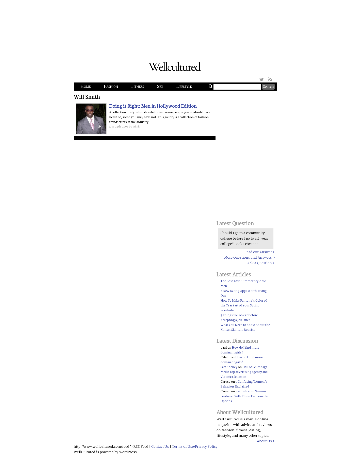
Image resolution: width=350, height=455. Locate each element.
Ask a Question (259, 263)
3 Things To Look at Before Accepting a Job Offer (239, 318)
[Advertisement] (175, 28)
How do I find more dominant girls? (240, 350)
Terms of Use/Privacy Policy (195, 447)
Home (85, 86)
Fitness (137, 86)
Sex (160, 86)
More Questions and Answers (248, 257)
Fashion (111, 86)
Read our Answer (258, 252)
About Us (264, 441)
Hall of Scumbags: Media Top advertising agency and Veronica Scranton (244, 372)
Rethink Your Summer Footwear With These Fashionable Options (244, 396)
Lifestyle (184, 86)
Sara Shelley (229, 367)
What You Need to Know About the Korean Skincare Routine (245, 327)
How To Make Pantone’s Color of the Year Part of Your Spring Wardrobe (244, 305)
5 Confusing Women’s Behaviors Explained (244, 384)
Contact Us (160, 447)
